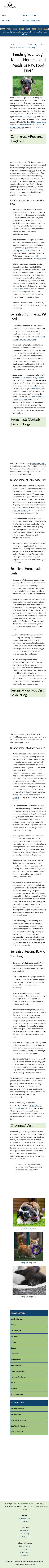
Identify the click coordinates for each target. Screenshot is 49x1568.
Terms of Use (24, 1552)
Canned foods (35, 388)
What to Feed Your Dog (26, 48)
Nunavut (14, 1388)
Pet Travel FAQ (24, 1531)
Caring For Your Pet (17, 1432)
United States (18, 1394)
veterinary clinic (40, 258)
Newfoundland (16, 1365)
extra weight (18, 289)
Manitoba (14, 1336)
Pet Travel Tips (16, 1414)
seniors (32, 170)
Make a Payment (24, 1518)
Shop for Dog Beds (28, 1297)
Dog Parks (6, 21)
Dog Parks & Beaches (18, 1420)
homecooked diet (17, 127)
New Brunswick (16, 1360)
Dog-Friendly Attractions (19, 1426)
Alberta (13, 1325)
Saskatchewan (16, 1331)
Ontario (13, 1342)
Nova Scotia (15, 1354)
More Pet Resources (24, 1537)
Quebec (13, 1348)
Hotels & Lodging (29, 16)
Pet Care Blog (24, 1534)
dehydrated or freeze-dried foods (28, 125)
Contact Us (24, 1521)
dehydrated (36, 397)
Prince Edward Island (18, 1371)
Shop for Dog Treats (29, 1228)
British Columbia (16, 1319)
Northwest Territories (18, 1377)
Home (4, 16)
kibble (32, 122)
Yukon (13, 1383)
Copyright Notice (24, 1546)
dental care (33, 248)
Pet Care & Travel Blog (31, 21)
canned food (40, 122)
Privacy (24, 1549)
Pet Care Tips (33, 45)
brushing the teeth (20, 250)
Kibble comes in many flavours (32, 377)
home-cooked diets (38, 463)
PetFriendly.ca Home (18, 45)
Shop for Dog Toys (28, 1262)
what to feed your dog (27, 116)
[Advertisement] (28, 151)
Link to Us (24, 1555)
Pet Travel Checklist (17, 1409)
